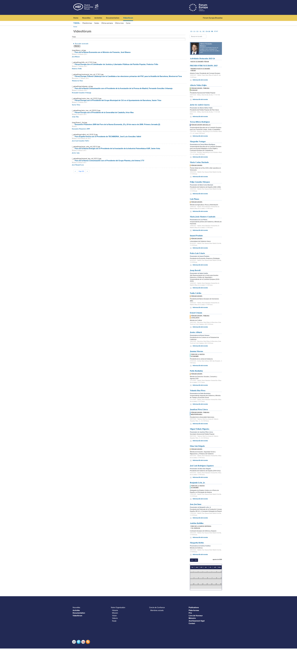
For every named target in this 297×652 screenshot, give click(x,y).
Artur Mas (75, 117)
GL (201, 31)
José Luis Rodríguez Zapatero (202, 465)
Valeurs (115, 618)
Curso (128, 23)
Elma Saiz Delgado (197, 446)
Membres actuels (157, 610)
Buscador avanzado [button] (81, 44)
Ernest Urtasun (196, 312)
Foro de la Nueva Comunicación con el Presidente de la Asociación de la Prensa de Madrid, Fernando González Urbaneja (123, 88)
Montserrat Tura (77, 80)
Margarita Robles (197, 542)
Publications (194, 607)
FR (212, 31)
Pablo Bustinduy (196, 370)
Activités (98, 18)
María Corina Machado (199, 162)
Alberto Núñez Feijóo (198, 85)
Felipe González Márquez (200, 181)
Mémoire (192, 618)
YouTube (83, 642)
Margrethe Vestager (198, 141)
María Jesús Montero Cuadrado (202, 216)
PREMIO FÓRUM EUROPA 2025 (204, 65)
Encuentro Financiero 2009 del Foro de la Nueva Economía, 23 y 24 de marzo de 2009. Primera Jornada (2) (117, 124)
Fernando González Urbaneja (81, 92)
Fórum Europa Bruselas (213, 18)
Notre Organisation (118, 607)
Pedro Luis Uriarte (197, 253)
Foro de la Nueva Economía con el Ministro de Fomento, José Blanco (103, 52)
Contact (192, 623)
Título (74, 37)
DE (204, 31)
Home (75, 18)
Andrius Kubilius (196, 523)
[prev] (192, 560)
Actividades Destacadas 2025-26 (202, 58)
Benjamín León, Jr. (197, 482)
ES (191, 31)
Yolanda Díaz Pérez (197, 390)
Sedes (96, 23)
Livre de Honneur (196, 615)
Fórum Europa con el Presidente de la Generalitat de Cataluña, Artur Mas (104, 112)
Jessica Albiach (196, 332)
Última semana (107, 23)
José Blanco (76, 56)
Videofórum (128, 18)
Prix (190, 613)
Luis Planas (194, 199)
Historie (115, 610)
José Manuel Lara (78, 165)
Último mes (119, 23)
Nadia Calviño (195, 293)
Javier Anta (76, 153)
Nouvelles (86, 18)
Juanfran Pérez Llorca (199, 409)
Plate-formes (194, 610)
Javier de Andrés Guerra (200, 104)
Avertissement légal (197, 620)
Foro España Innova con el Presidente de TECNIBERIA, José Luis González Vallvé (108, 136)
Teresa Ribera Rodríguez (200, 121)
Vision (114, 615)
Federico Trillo (77, 68)
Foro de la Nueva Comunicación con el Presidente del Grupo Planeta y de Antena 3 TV (109, 161)
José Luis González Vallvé (80, 141)
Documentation (112, 18)
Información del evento (200, 80)
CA (194, 31)
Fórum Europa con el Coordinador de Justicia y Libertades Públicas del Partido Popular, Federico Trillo (116, 64)
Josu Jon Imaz (195, 504)
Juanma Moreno (196, 351)
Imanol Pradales (196, 235)
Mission (115, 613)
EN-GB (208, 31)
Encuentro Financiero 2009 (81, 129)
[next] (196, 560)
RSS (88, 642)
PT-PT (216, 31)
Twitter (79, 642)
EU (198, 31)
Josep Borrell (195, 270)
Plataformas (87, 23)
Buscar (77, 46)
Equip (114, 620)
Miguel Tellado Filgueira (199, 429)
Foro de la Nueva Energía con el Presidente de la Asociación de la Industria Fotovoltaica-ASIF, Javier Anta (117, 148)
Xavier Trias (76, 105)
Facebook (74, 642)
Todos (76, 23)
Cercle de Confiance (157, 607)
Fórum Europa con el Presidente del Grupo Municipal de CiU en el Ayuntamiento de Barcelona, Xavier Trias (118, 100)
